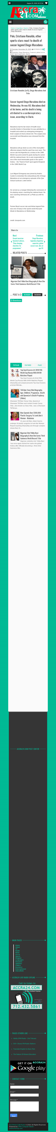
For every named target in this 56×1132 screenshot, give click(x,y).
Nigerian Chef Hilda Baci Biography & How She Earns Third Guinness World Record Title (32, 436)
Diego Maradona (24, 52)
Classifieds (19, 971)
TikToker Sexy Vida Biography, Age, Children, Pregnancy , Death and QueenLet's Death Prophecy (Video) (32, 394)
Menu (10, 3)
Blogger (27, 295)
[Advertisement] (29, 521)
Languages (19, 960)
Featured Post (28, 365)
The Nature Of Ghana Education (24, 1054)
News (17, 953)
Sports (28, 54)
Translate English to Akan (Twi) (24, 1049)
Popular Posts (16, 365)
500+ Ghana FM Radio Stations (24, 1044)
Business (18, 967)
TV (16, 949)
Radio (17, 951)
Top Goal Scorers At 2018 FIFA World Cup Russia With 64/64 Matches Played (31, 373)
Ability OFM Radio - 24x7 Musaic (24, 1038)
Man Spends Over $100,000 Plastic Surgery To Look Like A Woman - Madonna (31, 415)
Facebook (37, 295)
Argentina (15, 52)
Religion (18, 958)
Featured (33, 52)
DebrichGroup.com (16, 1128)
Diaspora (18, 962)
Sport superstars (19, 54)
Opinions (18, 963)
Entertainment (20, 969)
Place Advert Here (40, 365)
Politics (18, 965)
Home (17, 945)
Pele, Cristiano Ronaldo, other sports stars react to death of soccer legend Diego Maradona (26, 40)
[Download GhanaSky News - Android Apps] (28, 1072)
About (17, 947)
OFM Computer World (25, 1127)
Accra (17, 954)
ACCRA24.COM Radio (17, 1125)
